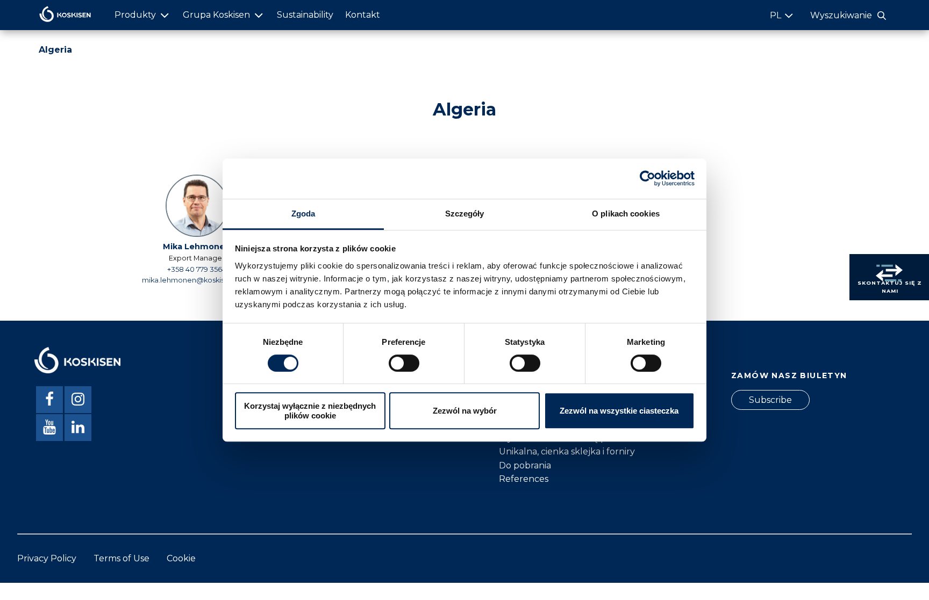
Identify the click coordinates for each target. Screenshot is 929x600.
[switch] (404, 363)
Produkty (135, 15)
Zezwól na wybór (465, 410)
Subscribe (770, 400)
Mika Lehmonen (196, 246)
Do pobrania (525, 465)
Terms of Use (121, 558)
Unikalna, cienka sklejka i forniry (567, 451)
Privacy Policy (46, 558)
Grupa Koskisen (216, 15)
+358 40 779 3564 (196, 269)
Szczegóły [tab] (464, 213)
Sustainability (305, 15)
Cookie (181, 558)
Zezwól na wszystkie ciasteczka (619, 410)
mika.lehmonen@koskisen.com (196, 280)
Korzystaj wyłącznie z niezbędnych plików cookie (310, 410)
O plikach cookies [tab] (626, 213)
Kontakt (362, 15)
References (523, 479)
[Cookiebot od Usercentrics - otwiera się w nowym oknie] (648, 178)
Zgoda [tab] (303, 213)
